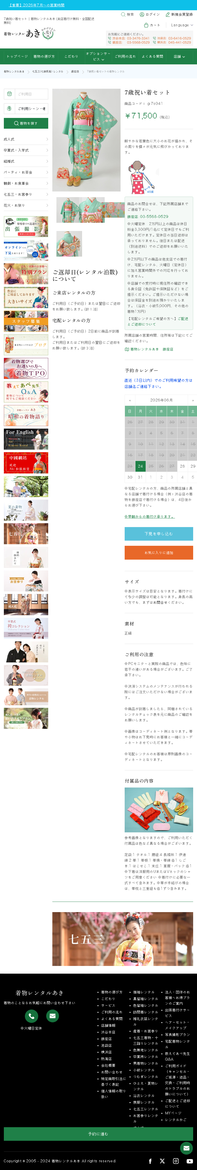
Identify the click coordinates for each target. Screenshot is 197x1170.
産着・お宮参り (146, 1031)
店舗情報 (108, 1025)
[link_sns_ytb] (189, 1161)
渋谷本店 (108, 1032)
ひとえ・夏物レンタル (146, 1086)
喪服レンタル (144, 1102)
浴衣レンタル (144, 1095)
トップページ (17, 56)
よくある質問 (152, 56)
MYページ (173, 1113)
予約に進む (98, 1134)
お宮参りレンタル (146, 1118)
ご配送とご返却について (177, 1103)
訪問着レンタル (146, 1012)
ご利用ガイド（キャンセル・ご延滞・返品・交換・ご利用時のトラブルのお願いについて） (177, 1080)
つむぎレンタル (146, 1076)
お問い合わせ (112, 1072)
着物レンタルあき (14, 71)
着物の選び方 (44, 56)
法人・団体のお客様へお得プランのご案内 (177, 997)
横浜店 (106, 1052)
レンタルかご (176, 1120)
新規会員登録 (182, 14)
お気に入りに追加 (159, 552)
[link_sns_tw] (162, 1161)
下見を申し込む (159, 534)
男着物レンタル (146, 1063)
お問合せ (160, 602)
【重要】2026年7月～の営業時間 (37, 5)
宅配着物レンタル (177, 1044)
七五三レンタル (146, 1109)
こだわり (71, 56)
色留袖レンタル (146, 1005)
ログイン (153, 14)
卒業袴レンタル (146, 1056)
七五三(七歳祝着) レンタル (47, 71)
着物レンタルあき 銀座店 (151, 349)
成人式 (9, 139)
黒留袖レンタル (146, 999)
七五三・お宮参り (18, 194)
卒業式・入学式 (16, 150)
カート (155, 25)
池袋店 (106, 1045)
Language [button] (180, 25)
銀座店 (75, 71)
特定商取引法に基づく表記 (113, 1081)
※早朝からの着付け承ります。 (150, 516)
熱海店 (106, 1059)
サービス (108, 1005)
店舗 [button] (178, 56)
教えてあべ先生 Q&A (177, 1056)
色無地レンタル (146, 1050)
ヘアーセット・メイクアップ (177, 1025)
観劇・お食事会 (16, 183)
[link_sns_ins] (176, 1161)
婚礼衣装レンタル (146, 1021)
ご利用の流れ (125, 56)
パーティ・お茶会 (18, 172)
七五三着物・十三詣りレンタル (146, 1040)
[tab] (69, 210)
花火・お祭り (14, 205)
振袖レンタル (144, 992)
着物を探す (28, 123)
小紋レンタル (144, 1070)
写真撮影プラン (177, 1034)
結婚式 (9, 161)
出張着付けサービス (177, 1012)
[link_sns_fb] (150, 1161)
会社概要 (108, 1065)
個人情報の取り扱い (113, 1093)
